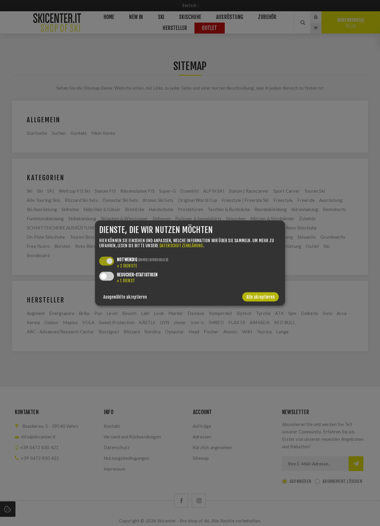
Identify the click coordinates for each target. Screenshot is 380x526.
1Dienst (126, 280)
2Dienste (127, 265)
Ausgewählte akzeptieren (125, 296)
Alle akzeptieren (260, 296)
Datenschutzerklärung (181, 245)
